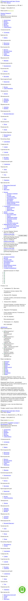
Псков (5, 129)
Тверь (5, 169)
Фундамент (10, 200)
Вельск (9, 2)
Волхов (6, 87)
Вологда (6, 49)
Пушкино (6, 100)
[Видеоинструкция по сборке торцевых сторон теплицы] (4, 275)
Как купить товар (11, 214)
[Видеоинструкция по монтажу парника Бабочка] (4, 277)
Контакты (6, 228)
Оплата (9, 216)
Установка (9, 221)
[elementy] (6, 361)
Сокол (5, 54)
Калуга (5, 71)
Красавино (6, 52)
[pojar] (5, 368)
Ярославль (6, 189)
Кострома (6, 76)
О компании (7, 206)
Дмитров (6, 99)
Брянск (5, 37)
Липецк (6, 93)
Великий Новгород (9, 113)
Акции (5, 211)
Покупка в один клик (12, 223)
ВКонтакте (11, 10)
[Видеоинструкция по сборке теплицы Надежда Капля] (4, 273)
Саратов (6, 152)
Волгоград (6, 43)
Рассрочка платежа (12, 218)
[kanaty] (6, 363)
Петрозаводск (7, 135)
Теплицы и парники (12, 193)
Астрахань (6, 32)
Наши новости (11, 207)
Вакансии (9, 209)
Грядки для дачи (11, 203)
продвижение (4, 424)
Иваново (6, 60)
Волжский (6, 44)
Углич (5, 188)
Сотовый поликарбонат (13, 204)
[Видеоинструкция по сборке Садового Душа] (4, 283)
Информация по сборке (10, 224)
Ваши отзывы (10, 210)
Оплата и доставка (9, 213)
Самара (6, 147)
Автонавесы (10, 199)
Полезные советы (11, 227)
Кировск (6, 108)
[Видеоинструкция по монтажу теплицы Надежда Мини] (4, 278)
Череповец (6, 55)
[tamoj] (6, 374)
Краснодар (6, 81)
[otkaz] (6, 365)
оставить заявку (23, 235)
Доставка (9, 220)
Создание (15, 422)
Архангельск (7, 20)
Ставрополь (7, 164)
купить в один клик (9, 234)
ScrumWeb (10, 422)
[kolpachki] (7, 364)
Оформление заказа (12, 217)
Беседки (9, 195)
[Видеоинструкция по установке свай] (4, 280)
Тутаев (5, 186)
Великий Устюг (8, 51)
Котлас (5, 24)
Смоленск (6, 159)
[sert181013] (7, 372)
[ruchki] (6, 370)
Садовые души (11, 196)
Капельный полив (11, 197)
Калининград (7, 66)
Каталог (6, 192)
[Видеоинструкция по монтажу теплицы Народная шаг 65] (4, 272)
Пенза (5, 124)
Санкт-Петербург (8, 88)
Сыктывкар (7, 141)
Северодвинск (7, 27)
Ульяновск (6, 180)
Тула (5, 174)
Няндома (6, 25)
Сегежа (6, 136)
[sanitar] (6, 371)
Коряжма (6, 23)
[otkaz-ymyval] (8, 367)
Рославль (6, 157)
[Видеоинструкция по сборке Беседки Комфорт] (4, 281)
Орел (5, 119)
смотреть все (4, 327)
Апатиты (6, 107)
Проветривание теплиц (13, 202)
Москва (6, 101)
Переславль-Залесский (10, 185)
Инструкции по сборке (13, 225)
